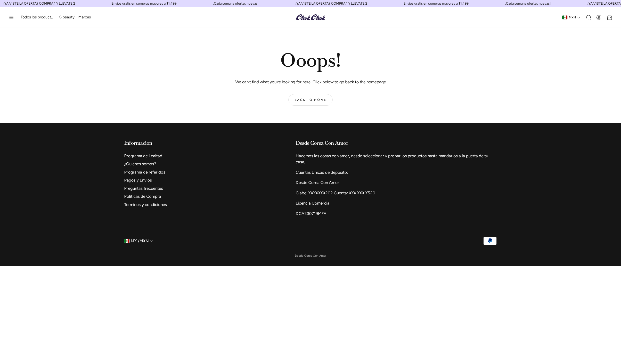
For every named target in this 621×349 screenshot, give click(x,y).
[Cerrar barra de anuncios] (616, 3)
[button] (11, 17)
